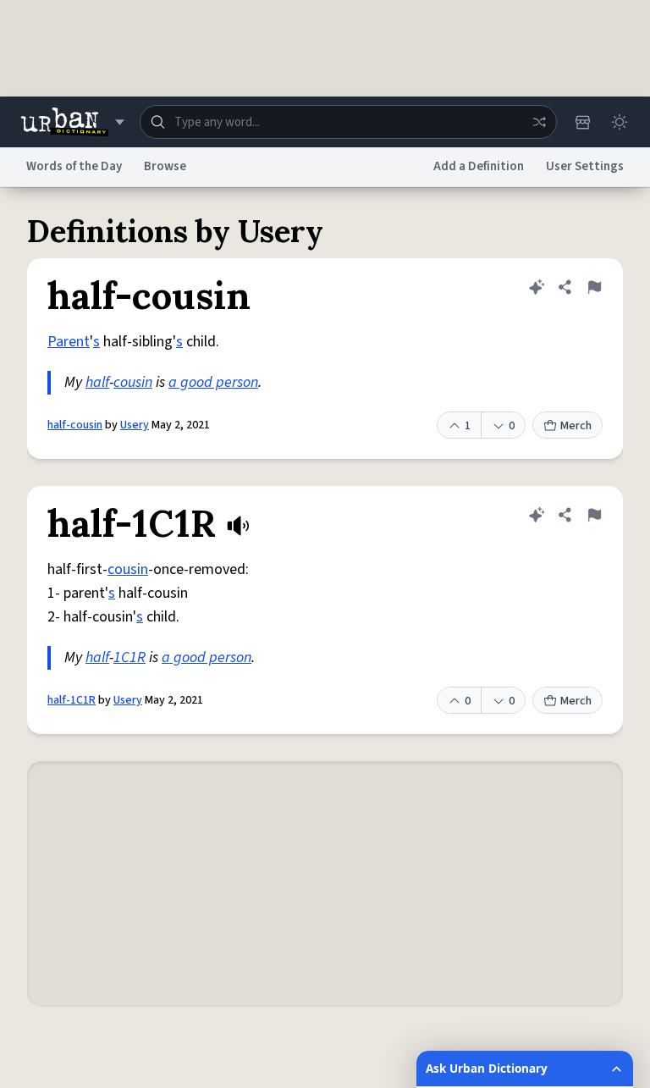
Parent (68, 341)
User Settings (585, 166)
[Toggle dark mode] (619, 122)
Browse (165, 166)
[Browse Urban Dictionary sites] (72, 122)
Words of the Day (74, 166)
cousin (132, 382)
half (97, 382)
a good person (213, 382)
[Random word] (539, 122)
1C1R (129, 657)
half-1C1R (71, 700)
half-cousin (74, 425)
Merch (576, 425)
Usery (134, 425)
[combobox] (348, 122)
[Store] (582, 122)
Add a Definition (478, 166)
